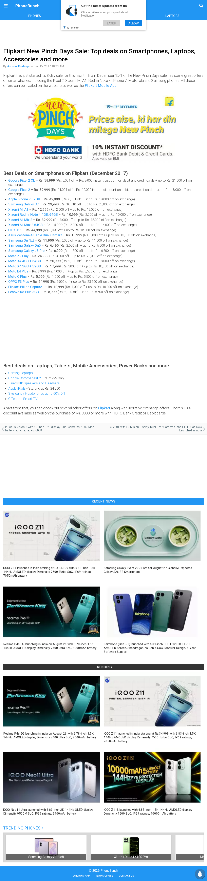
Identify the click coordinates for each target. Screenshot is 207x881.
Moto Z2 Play (18, 256)
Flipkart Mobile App (100, 85)
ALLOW (133, 23)
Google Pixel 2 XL (21, 180)
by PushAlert (73, 27)
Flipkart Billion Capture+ (26, 287)
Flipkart (104, 408)
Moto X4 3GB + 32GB (24, 266)
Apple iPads (17, 388)
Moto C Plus (17, 276)
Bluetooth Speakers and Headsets (34, 383)
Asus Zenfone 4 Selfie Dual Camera (35, 235)
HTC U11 (15, 230)
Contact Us (126, 875)
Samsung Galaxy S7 (23, 204)
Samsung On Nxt (21, 240)
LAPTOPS (172, 16)
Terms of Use (104, 875)
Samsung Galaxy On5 (24, 245)
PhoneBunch (27, 5)
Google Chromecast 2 (24, 378)
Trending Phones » (23, 828)
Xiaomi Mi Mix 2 (20, 220)
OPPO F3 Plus (18, 282)
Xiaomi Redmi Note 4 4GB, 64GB (33, 214)
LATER (111, 23)
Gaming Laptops (20, 373)
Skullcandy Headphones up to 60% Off (36, 393)
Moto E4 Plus (18, 271)
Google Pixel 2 (19, 190)
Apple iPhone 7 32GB (24, 199)
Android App (81, 875)
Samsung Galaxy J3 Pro (26, 251)
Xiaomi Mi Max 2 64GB (25, 225)
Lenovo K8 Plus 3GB (23, 292)
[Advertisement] (103, 33)
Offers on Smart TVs (23, 399)
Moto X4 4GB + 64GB (24, 261)
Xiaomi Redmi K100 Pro (131, 857)
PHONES (34, 16)
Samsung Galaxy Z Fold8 (46, 857)
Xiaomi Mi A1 (18, 209)
